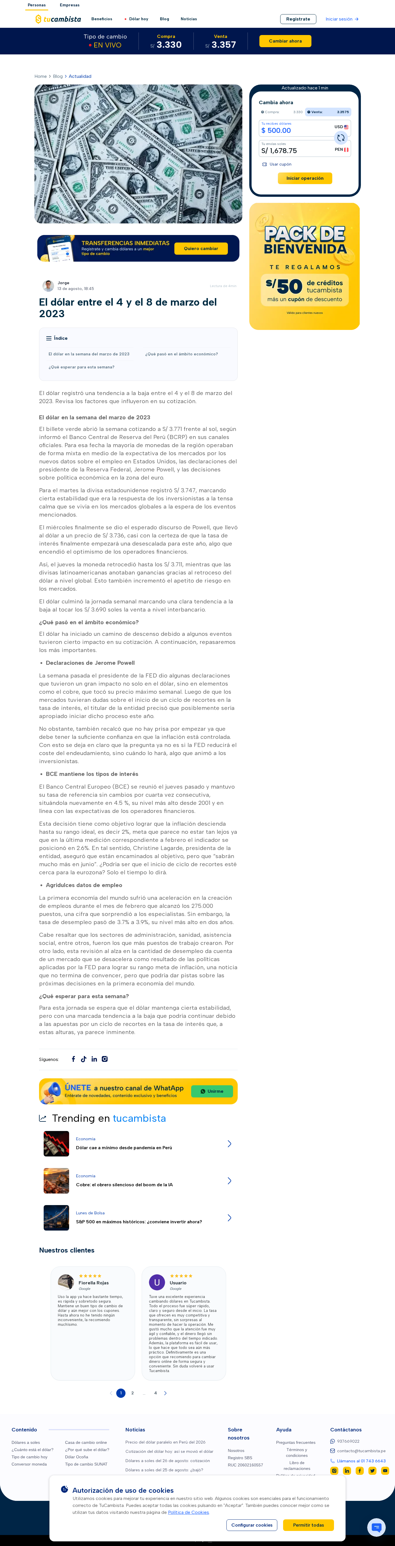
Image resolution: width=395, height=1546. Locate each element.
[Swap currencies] (341, 138)
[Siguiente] (165, 1393)
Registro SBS (240, 1457)
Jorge (63, 282)
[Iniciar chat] (376, 1527)
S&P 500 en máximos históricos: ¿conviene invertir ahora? (139, 1221)
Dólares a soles (26, 1442)
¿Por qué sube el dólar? (87, 1449)
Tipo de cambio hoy (29, 1457)
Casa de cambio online (86, 1442)
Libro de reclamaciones (297, 1465)
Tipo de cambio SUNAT (86, 1464)
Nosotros (236, 1450)
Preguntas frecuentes (295, 1442)
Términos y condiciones (297, 1452)
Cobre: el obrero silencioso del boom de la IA (124, 1184)
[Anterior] (111, 1393)
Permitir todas (308, 1525)
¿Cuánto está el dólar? (32, 1449)
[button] (57, 338)
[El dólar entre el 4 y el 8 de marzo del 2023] (84, 1059)
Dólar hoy (138, 18)
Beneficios (101, 18)
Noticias (189, 18)
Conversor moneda (29, 1464)
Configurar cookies (252, 1525)
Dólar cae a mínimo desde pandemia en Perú (124, 1147)
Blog (164, 18)
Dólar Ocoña (76, 1457)
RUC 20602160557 (245, 1465)
